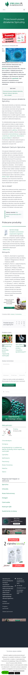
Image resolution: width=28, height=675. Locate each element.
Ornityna (5, 444)
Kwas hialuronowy (8, 493)
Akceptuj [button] (11, 673)
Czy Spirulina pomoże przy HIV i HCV (13, 214)
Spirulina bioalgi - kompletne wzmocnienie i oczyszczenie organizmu (17, 231)
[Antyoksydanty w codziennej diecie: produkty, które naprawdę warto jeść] (7, 335)
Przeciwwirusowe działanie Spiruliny (13, 91)
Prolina (15, 429)
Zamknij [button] (17, 673)
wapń (7, 176)
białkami (9, 138)
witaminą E (13, 136)
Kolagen (5, 498)
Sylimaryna (6, 458)
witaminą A (6, 136)
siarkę (3, 176)
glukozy (15, 130)
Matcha (4, 468)
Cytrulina (5, 454)
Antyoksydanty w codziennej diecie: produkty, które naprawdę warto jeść (7, 350)
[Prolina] (7, 432)
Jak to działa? (8, 95)
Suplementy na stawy (9, 511)
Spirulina (5, 484)
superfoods (15, 78)
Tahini (4, 472)
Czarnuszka (6, 502)
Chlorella (5, 489)
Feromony (5, 461)
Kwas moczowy (7, 465)
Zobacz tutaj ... (7, 249)
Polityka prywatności (18, 670)
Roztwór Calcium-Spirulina (10, 93)
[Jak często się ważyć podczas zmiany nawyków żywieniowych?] (21, 335)
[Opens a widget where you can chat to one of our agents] (5, 672)
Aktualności (7, 425)
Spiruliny (4, 68)
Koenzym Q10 (6, 506)
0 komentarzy (18, 314)
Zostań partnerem (8, 611)
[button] (3, 346)
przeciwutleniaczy (13, 134)
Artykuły (12, 314)
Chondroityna (6, 440)
